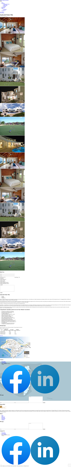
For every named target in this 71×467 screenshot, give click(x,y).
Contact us (3, 419)
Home (2, 2)
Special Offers (3, 418)
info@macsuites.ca (4, 434)
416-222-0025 (3, 361)
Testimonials (5, 9)
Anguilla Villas (5, 4)
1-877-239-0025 (4, 433)
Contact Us (3, 10)
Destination (3, 3)
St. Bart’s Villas (5, 5)
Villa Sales (4, 6)
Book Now (1, 335)
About (2, 8)
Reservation (3, 7)
